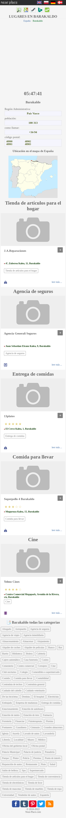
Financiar (19, 721)
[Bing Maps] (40, 10)
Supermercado (37, 770)
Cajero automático (11, 659)
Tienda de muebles (34, 789)
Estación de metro (10, 715)
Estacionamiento (10, 709)
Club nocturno (9, 672)
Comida (6, 678)
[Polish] (46, 3)
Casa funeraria (31, 659)
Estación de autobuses (32, 709)
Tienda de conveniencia (49, 776)
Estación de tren (31, 715)
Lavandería (48, 733)
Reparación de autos (12, 764)
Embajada (7, 702)
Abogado (6, 629)
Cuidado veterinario (35, 690)
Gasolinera (21, 727)
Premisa (37, 758)
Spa (24, 770)
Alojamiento (43, 641)
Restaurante (31, 764)
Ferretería (6, 721)
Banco (51, 647)
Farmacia (47, 715)
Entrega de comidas (14, 436)
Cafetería (41, 653)
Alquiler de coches (11, 647)
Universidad (8, 795)
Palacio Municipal (11, 752)
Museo (30, 739)
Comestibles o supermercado (46, 672)
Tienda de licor (35, 782)
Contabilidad (42, 678)
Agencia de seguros (14, 353)
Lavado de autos (31, 733)
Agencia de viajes (10, 635)
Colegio (24, 672)
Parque (5, 758)
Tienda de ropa (54, 789)
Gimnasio (35, 727)
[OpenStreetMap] (19, 10)
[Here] (33, 10)
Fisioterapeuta (35, 721)
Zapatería (44, 795)
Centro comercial (25, 666)
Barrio (5, 653)
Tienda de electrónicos (13, 782)
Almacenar (28, 641)
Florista (49, 721)
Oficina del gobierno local (14, 746)
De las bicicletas (10, 696)
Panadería (49, 752)
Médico (41, 739)
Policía (26, 758)
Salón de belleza (10, 770)
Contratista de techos (12, 684)
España (27, 21)
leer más (56, 282)
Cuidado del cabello (11, 690)
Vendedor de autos (27, 795)
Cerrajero (42, 666)
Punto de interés (52, 758)
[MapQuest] (47, 10)
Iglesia (5, 733)
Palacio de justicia (32, 752)
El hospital (39, 696)
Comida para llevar (14, 519)
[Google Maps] (26, 10)
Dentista (26, 696)
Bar (60, 647)
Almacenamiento (10, 641)
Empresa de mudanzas (26, 702)
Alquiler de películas (34, 647)
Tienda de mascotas (11, 789)
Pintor (16, 758)
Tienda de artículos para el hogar (21, 270)
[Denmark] (60, 3)
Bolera (29, 653)
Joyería (15, 733)
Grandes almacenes (53, 727)
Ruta (43, 764)
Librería (6, 739)
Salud (52, 764)
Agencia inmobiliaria (33, 635)
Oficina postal (38, 746)
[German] (53, 3)
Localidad (18, 739)
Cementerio (7, 666)
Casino (45, 659)
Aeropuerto (20, 629)
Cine (7, 601)
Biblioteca (17, 653)
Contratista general (35, 684)
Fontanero (7, 727)
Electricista (53, 696)
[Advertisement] (33, 56)
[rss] (49, 803)
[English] (39, 3)
